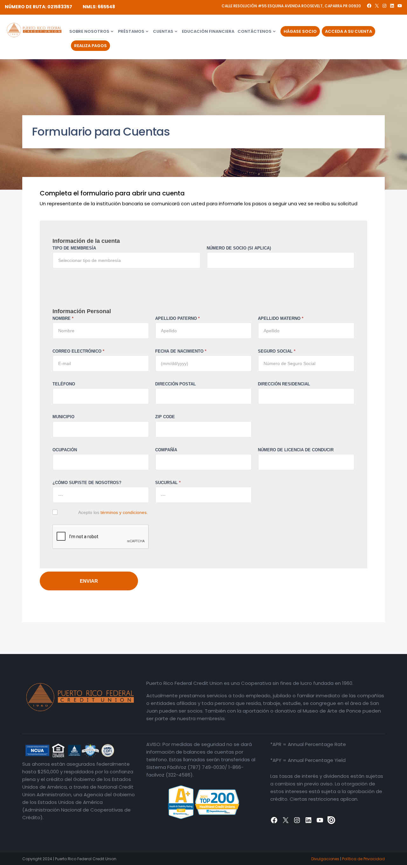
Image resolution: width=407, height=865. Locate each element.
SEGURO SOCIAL (276, 351)
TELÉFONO (63, 384)
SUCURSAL (168, 482)
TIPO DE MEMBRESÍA (74, 248)
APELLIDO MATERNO (280, 318)
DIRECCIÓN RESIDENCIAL (284, 384)
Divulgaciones (325, 858)
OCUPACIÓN (64, 449)
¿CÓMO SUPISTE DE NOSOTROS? (86, 482)
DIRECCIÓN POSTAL (175, 384)
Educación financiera (208, 31)
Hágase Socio (300, 31)
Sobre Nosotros (89, 31)
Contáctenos (255, 31)
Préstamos (131, 31)
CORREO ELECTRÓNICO (78, 351)
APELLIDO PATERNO (177, 318)
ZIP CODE (165, 416)
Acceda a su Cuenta (348, 31)
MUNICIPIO (63, 416)
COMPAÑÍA (166, 449)
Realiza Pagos (90, 46)
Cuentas (163, 31)
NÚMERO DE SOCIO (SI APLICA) (239, 248)
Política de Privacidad (363, 858)
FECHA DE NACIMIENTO (180, 351)
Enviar (89, 581)
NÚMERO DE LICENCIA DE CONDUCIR (296, 449)
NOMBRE (62, 318)
